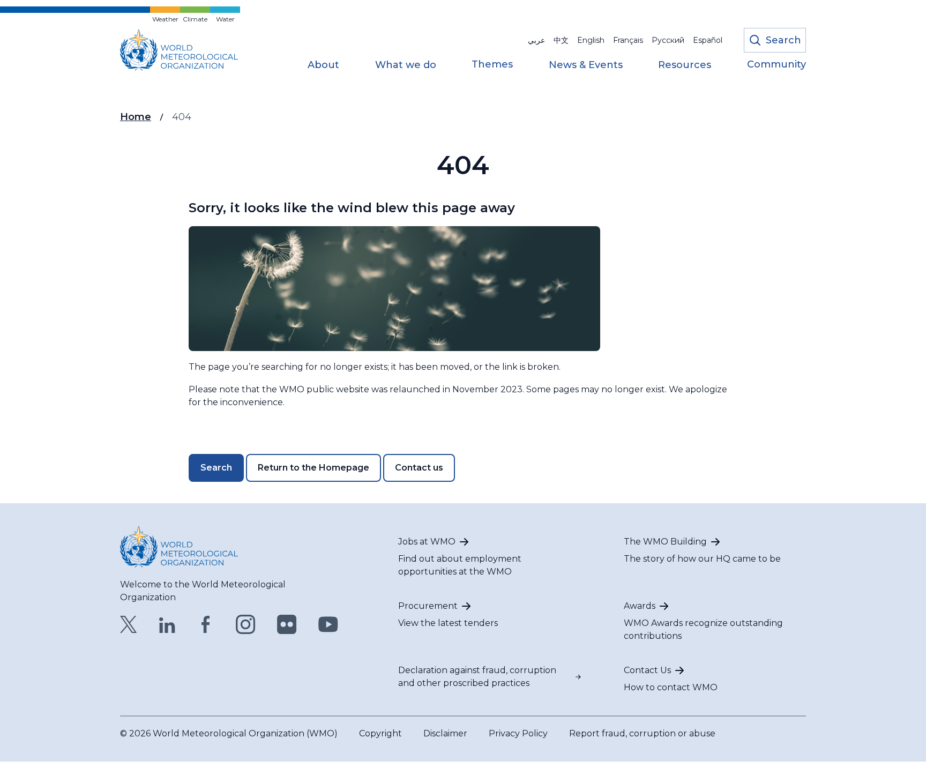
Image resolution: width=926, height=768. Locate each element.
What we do (405, 65)
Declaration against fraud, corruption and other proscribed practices (477, 676)
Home (135, 117)
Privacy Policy (518, 733)
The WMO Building (665, 541)
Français (628, 40)
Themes (492, 64)
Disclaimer (445, 733)
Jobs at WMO (426, 541)
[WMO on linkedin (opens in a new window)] (167, 624)
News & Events (586, 65)
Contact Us (647, 670)
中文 (561, 40)
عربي (536, 40)
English (590, 40)
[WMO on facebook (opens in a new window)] (205, 624)
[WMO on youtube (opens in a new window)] (328, 624)
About (323, 65)
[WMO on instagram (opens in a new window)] (246, 624)
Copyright (380, 733)
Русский (668, 40)
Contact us (419, 468)
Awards (639, 606)
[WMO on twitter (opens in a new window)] (128, 624)
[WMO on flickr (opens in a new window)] (287, 624)
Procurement (428, 606)
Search (216, 468)
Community (776, 64)
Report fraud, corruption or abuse (642, 733)
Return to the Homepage (313, 468)
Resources (684, 65)
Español (707, 40)
